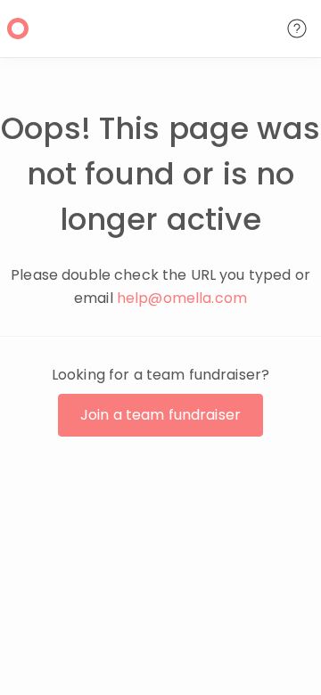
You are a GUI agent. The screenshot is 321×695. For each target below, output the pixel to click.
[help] (297, 28)
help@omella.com (182, 298)
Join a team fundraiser (160, 415)
